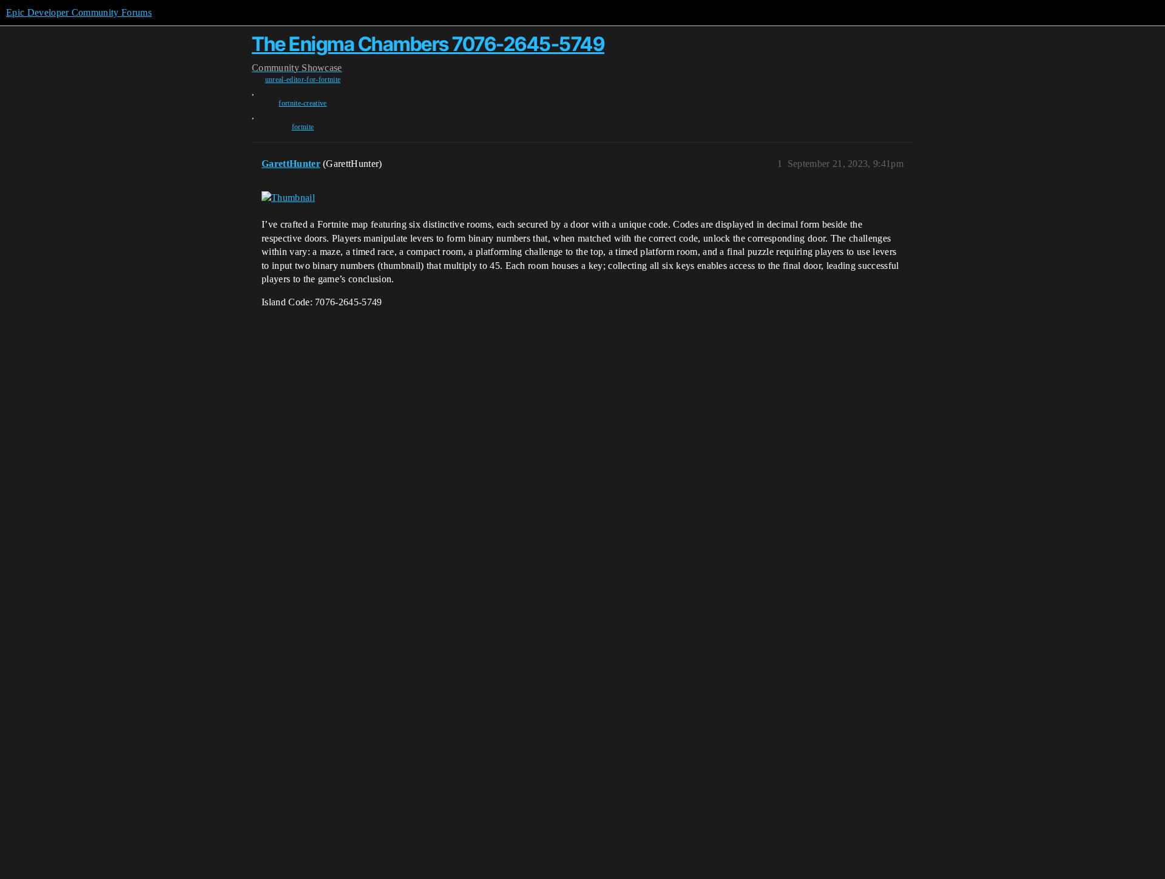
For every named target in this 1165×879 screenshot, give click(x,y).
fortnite (303, 127)
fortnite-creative (302, 103)
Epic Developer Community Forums (79, 12)
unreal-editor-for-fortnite (302, 79)
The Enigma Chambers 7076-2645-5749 (428, 44)
